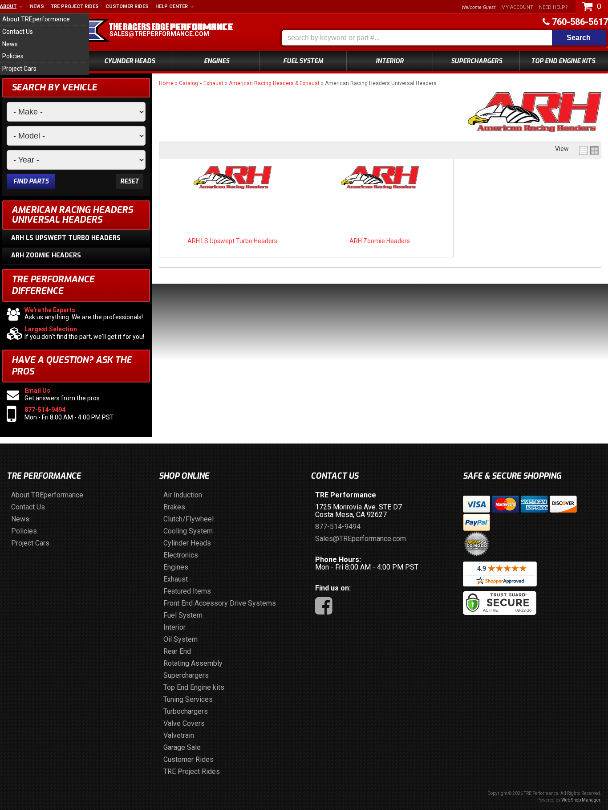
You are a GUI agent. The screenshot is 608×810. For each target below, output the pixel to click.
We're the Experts (49, 309)
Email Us (37, 390)
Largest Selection (50, 329)
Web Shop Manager (580, 800)
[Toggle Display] (589, 150)
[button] (444, 37)
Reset (129, 181)
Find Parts (31, 181)
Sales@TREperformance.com (159, 33)
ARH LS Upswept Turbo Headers (232, 240)
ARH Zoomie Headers (379, 240)
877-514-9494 (44, 409)
